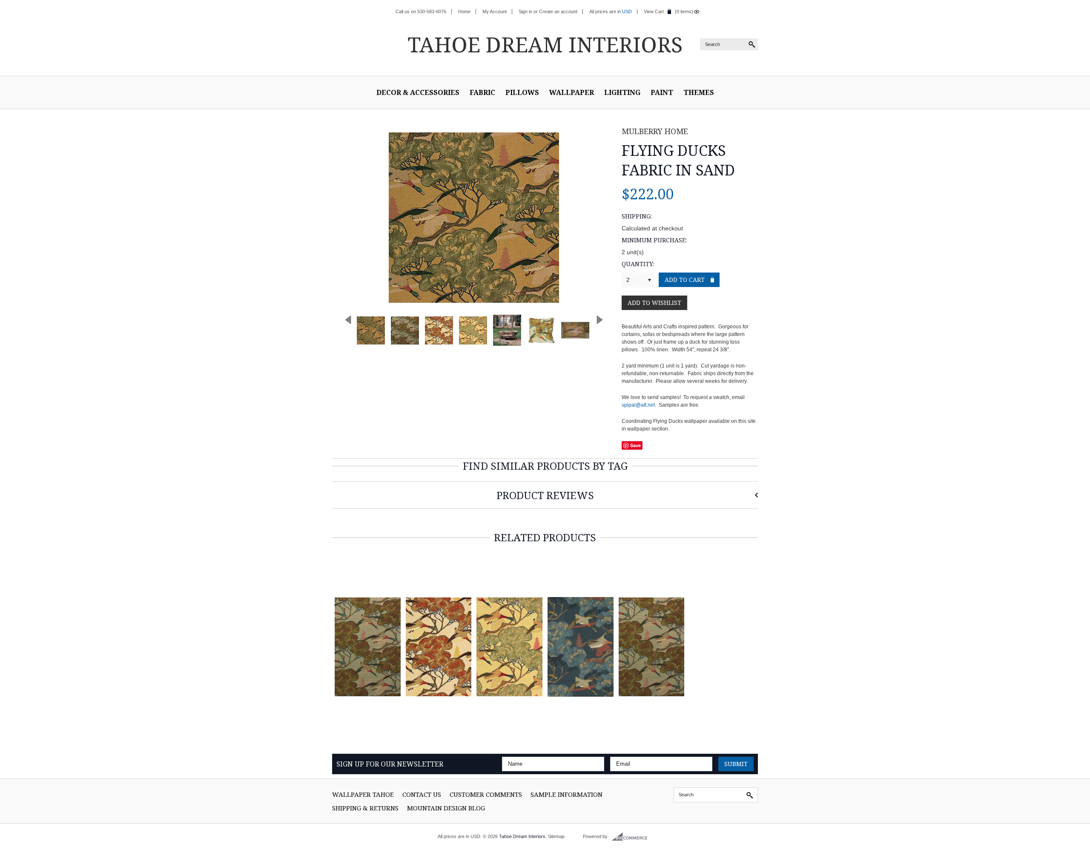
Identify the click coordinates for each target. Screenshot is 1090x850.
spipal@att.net (638, 405)
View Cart (654, 11)
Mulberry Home (655, 131)
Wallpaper (571, 92)
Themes (698, 92)
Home (464, 11)
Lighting (622, 92)
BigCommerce (632, 836)
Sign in (525, 11)
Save (635, 445)
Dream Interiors (545, 44)
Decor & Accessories (417, 92)
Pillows (522, 92)
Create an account (558, 11)
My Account (494, 11)
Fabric (482, 92)
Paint (662, 92)
